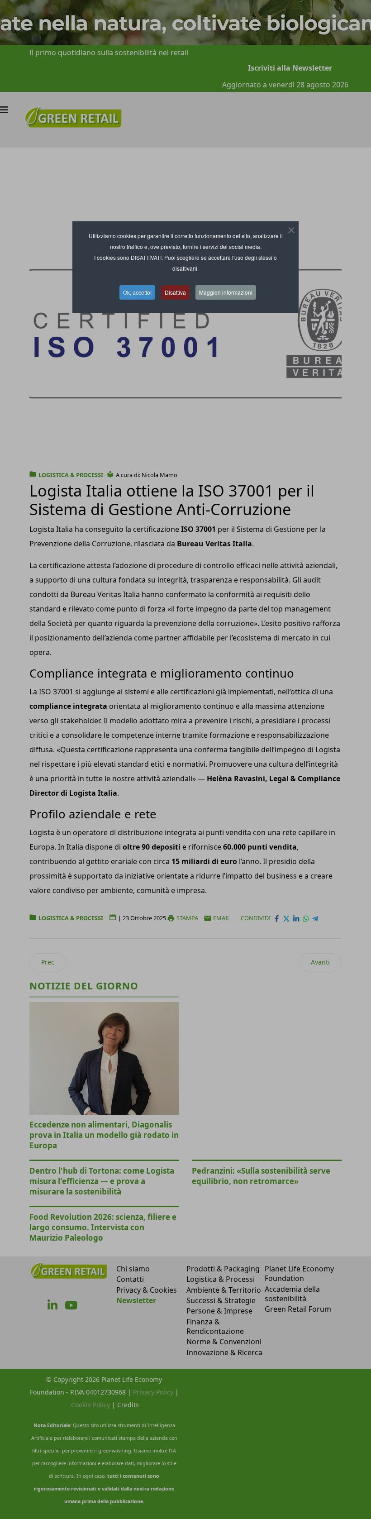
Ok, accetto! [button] (137, 292)
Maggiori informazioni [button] (225, 292)
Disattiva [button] (175, 292)
